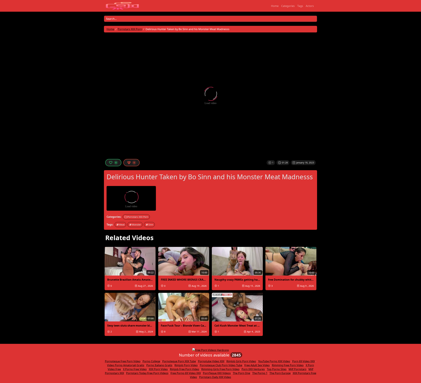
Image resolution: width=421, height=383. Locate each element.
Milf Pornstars (297, 369)
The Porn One (241, 373)
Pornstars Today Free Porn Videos (147, 373)
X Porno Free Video (135, 369)
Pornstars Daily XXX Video (215, 377)
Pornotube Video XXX (211, 361)
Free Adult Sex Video (257, 365)
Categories (288, 6)
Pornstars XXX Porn (137, 216)
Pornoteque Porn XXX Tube (179, 361)
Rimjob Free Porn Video (184, 369)
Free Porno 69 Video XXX (186, 373)
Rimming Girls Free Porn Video (220, 369)
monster (136, 224)
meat (122, 224)
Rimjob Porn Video (186, 365)
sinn (150, 224)
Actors (310, 6)
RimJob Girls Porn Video (241, 361)
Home (275, 6)
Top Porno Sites (276, 369)
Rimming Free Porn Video (288, 365)
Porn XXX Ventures (253, 369)
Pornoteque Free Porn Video (122, 361)
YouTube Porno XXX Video (274, 361)
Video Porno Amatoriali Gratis (125, 365)
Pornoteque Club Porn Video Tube (221, 365)
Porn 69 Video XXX (303, 361)
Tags (300, 6)
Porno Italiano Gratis (159, 365)
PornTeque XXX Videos (217, 373)
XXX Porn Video (158, 369)
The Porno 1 (259, 373)
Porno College (151, 361)
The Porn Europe (280, 373)
